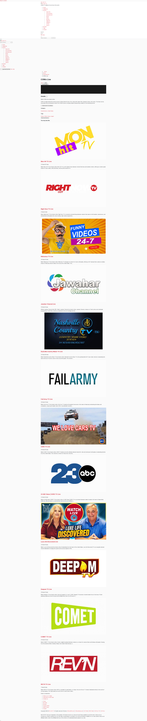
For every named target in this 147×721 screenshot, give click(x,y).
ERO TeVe (91, 711)
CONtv (42, 116)
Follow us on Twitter (47, 696)
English (52, 116)
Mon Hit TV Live (46, 161)
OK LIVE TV (43, 2)
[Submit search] (52, 38)
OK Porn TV (97, 711)
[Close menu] (1, 39)
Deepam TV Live (46, 589)
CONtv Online (47, 116)
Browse (44, 26)
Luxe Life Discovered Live (49, 542)
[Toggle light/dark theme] (42, 32)
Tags (44, 28)
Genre (44, 73)
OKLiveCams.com (79, 711)
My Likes (43, 34)
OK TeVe (86, 711)
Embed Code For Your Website (47, 105)
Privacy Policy (46, 705)
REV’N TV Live (46, 684)
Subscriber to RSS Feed (48, 697)
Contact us (45, 698)
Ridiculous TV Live (47, 256)
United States (50, 111)
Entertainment (46, 74)
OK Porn (103, 711)
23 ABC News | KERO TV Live (50, 494)
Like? (42, 82)
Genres (44, 10)
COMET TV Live (46, 637)
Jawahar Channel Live (48, 304)
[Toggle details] (46, 96)
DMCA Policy (46, 707)
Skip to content (3, 0)
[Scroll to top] (0, 720)
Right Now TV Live (47, 209)
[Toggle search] (41, 33)
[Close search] (54, 38)
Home (44, 7)
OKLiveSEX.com (70, 711)
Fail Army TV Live (46, 399)
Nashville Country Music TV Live (52, 351)
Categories (45, 9)
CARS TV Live (45, 447)
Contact (45, 29)
